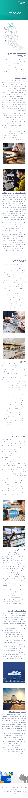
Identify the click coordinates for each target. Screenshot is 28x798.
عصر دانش (4, 791)
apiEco (17, 787)
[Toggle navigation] (2, 3)
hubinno (3, 787)
